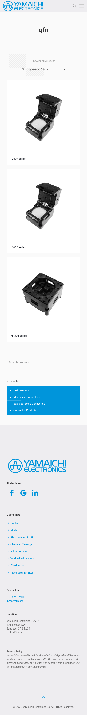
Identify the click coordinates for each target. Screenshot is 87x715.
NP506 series (19, 336)
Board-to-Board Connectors (29, 404)
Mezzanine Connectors (26, 397)
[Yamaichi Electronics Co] (23, 6)
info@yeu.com (15, 601)
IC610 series (18, 247)
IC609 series (18, 159)
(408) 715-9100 (16, 597)
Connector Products (24, 410)
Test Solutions (21, 390)
